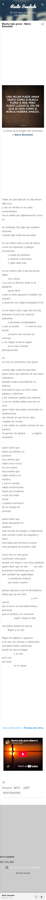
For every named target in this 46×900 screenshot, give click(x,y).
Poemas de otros (33, 728)
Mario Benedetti (12, 728)
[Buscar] (42, 5)
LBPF (26, 787)
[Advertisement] (23, 55)
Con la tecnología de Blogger (24, 867)
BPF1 (17, 787)
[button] (42, 24)
